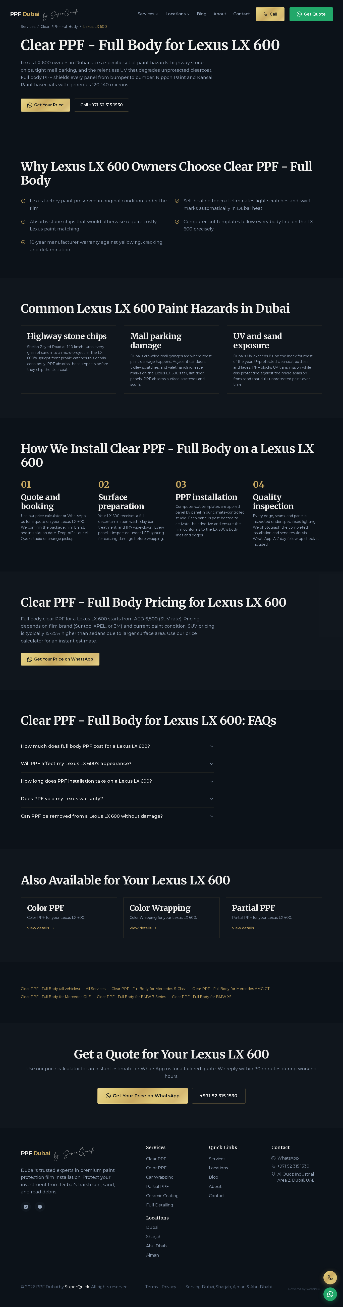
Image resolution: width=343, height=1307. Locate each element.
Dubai (152, 1227)
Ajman (152, 1255)
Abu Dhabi (156, 1246)
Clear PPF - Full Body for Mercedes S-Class (148, 989)
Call (273, 14)
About (219, 14)
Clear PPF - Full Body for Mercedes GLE (56, 997)
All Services (95, 989)
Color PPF (156, 1168)
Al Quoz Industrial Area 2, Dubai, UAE (296, 1177)
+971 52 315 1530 (218, 1096)
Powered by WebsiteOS (305, 1289)
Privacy (169, 1286)
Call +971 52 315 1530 (101, 105)
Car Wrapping (160, 1177)
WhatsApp (288, 1158)
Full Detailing (159, 1205)
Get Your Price (49, 105)
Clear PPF (156, 1159)
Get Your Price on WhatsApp (63, 659)
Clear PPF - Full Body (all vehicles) (50, 989)
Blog (201, 14)
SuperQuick (77, 1286)
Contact (241, 14)
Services (146, 14)
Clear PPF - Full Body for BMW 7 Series (131, 997)
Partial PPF (157, 1186)
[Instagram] (26, 1207)
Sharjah (153, 1236)
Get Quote (315, 14)
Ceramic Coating (162, 1195)
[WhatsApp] (330, 1294)
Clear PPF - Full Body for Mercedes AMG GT (230, 989)
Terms (151, 1286)
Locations (175, 14)
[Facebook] (40, 1207)
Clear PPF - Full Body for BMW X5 (201, 997)
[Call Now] (330, 1277)
